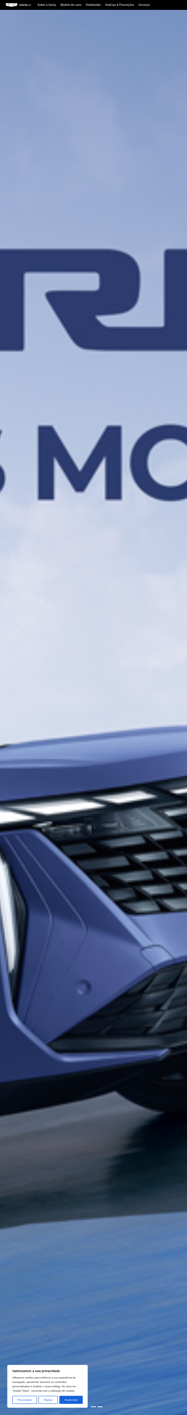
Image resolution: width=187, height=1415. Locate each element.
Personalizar (25, 1399)
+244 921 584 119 (178, 692)
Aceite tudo (71, 1399)
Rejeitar (48, 1399)
